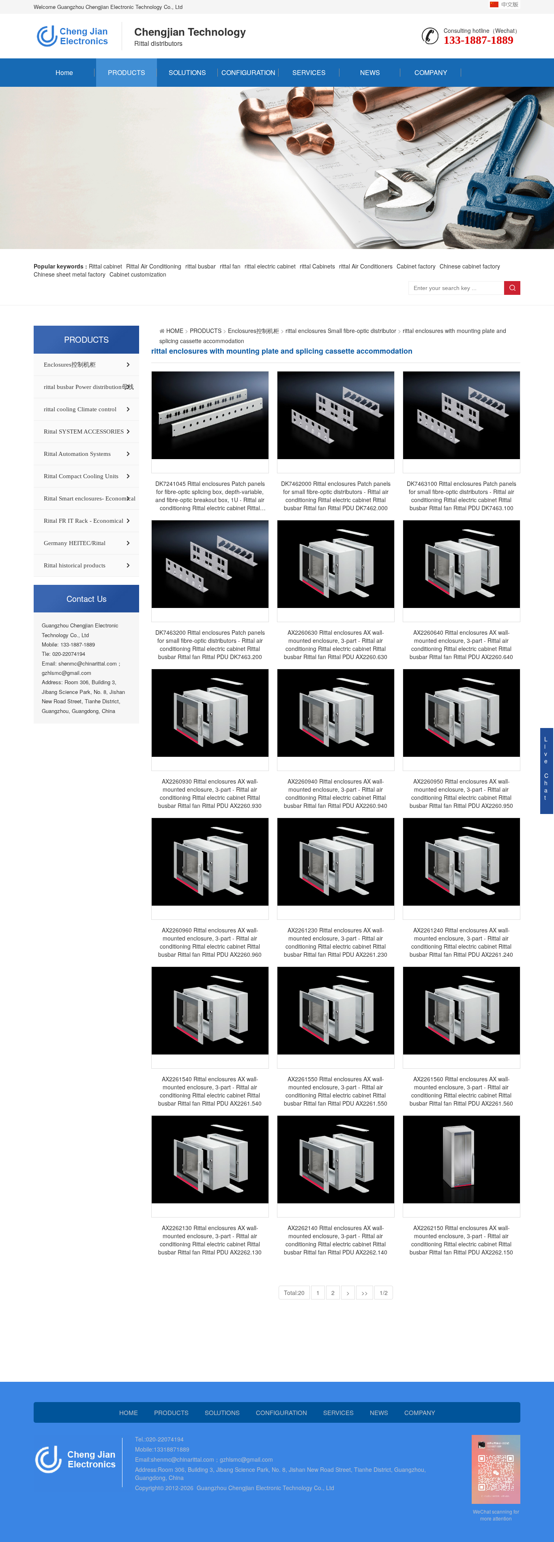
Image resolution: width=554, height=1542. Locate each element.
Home (64, 72)
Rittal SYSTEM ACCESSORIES (84, 431)
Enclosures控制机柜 (70, 364)
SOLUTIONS (187, 72)
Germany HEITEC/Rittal (74, 543)
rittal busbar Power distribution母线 (89, 387)
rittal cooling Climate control (80, 409)
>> (364, 1293)
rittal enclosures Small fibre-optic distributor (341, 330)
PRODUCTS (126, 72)
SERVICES (309, 72)
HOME (174, 330)
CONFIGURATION (248, 72)
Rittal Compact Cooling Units (81, 476)
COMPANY (430, 72)
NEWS (370, 72)
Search (512, 288)
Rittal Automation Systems (77, 454)
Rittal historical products (74, 565)
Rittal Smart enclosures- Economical (89, 498)
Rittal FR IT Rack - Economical (83, 521)
